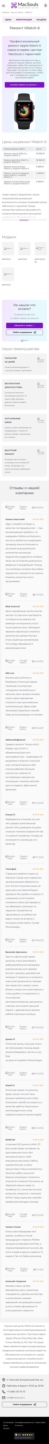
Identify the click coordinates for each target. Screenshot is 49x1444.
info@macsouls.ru (16, 1397)
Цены (8, 19)
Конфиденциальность (24, 1422)
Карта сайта (40, 1422)
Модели (41, 19)
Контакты (19, 1425)
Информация (24, 19)
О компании (8, 1422)
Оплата (6, 1428)
